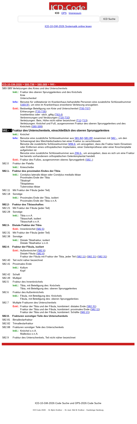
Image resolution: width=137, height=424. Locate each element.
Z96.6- (78, 153)
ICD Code (37, 410)
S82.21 (92, 256)
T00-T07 (85, 108)
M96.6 (71, 144)
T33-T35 (41, 111)
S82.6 (41, 250)
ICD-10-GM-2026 (12, 84)
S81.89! (88, 138)
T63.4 (58, 114)
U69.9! (25, 104)
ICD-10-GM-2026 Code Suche (52, 403)
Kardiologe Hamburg (95, 410)
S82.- (114, 138)
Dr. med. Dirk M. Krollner (74, 410)
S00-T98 (29, 84)
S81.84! (79, 138)
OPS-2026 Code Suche (88, 403)
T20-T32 (64, 117)
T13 (84, 120)
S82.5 (40, 228)
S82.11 (81, 256)
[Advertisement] (68, 56)
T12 (79, 120)
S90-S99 (37, 126)
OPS (64, 13)
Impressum (75, 13)
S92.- (89, 159)
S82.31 (102, 256)
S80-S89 (42, 84)
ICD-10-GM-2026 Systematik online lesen (68, 26)
